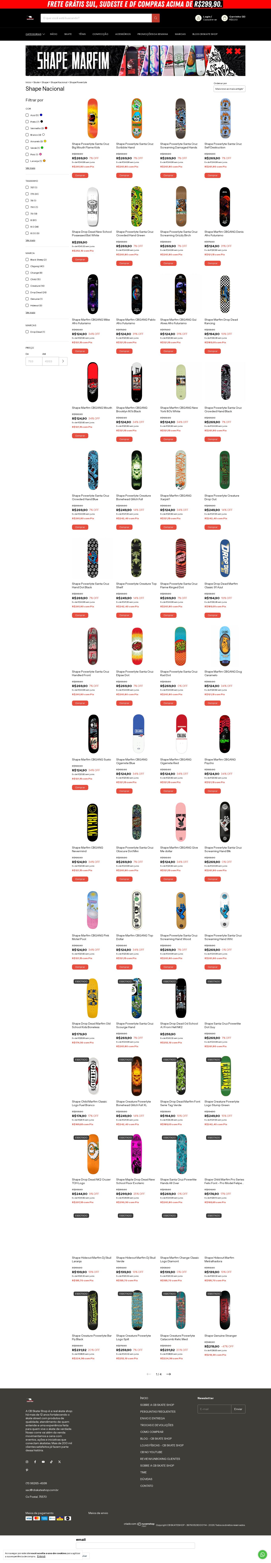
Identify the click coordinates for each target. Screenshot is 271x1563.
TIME (143, 1472)
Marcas (180, 34)
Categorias (33, 34)
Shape (45, 82)
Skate (68, 34)
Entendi (41, 1556)
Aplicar (63, 361)
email (81, 1539)
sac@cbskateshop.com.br (42, 1490)
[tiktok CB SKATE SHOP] (51, 1462)
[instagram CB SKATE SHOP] (27, 1462)
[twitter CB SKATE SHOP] (59, 1462)
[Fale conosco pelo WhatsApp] (262, 1554)
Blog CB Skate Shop (204, 34)
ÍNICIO (144, 1398)
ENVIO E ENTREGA (152, 1418)
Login (206, 16)
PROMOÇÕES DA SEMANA (152, 34)
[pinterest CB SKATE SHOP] (27, 1470)
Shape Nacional (59, 82)
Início (53, 34)
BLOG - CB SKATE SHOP (156, 1438)
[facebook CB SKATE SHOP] (35, 1462)
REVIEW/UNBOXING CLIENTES (160, 1459)
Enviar (83, 1555)
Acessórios (123, 34)
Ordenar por (220, 83)
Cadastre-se (210, 19)
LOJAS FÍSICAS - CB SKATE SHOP (162, 1445)
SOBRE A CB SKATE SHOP (157, 1405)
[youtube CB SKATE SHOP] (43, 1462)
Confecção (100, 34)
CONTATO (146, 1486)
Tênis (82, 34)
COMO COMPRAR (151, 1432)
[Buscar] (156, 18)
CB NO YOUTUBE (151, 1452)
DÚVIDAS (146, 1479)
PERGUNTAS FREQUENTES (158, 1411)
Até (44, 353)
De (27, 353)
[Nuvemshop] (139, 1526)
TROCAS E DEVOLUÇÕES (156, 1425)
